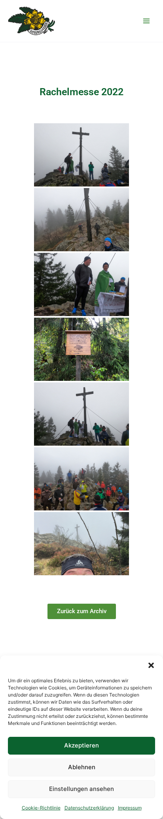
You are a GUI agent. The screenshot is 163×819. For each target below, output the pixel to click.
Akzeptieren (81, 745)
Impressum (130, 808)
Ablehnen (81, 767)
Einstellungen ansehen (81, 789)
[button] (151, 665)
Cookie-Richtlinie (41, 808)
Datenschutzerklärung (89, 808)
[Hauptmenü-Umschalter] (146, 21)
